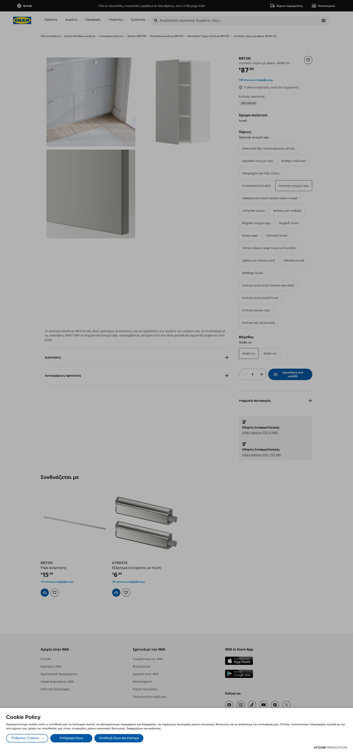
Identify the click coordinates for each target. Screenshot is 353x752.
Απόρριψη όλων (71, 738)
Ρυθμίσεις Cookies (25, 738)
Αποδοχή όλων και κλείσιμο (119, 738)
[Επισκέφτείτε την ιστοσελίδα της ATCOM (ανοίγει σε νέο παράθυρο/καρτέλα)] (330, 747)
